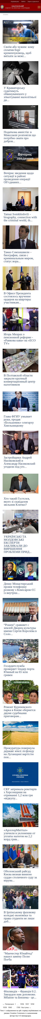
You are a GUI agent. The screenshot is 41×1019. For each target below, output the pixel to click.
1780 (18, 1007)
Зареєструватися (33, 2)
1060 (10, 1007)
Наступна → (26, 1007)
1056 (22, 1004)
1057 (27, 1004)
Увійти (23, 2)
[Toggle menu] (39, 7)
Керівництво (15, 2)
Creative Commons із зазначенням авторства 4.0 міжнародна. (23, 1014)
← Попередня (8, 1004)
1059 (5, 1007)
